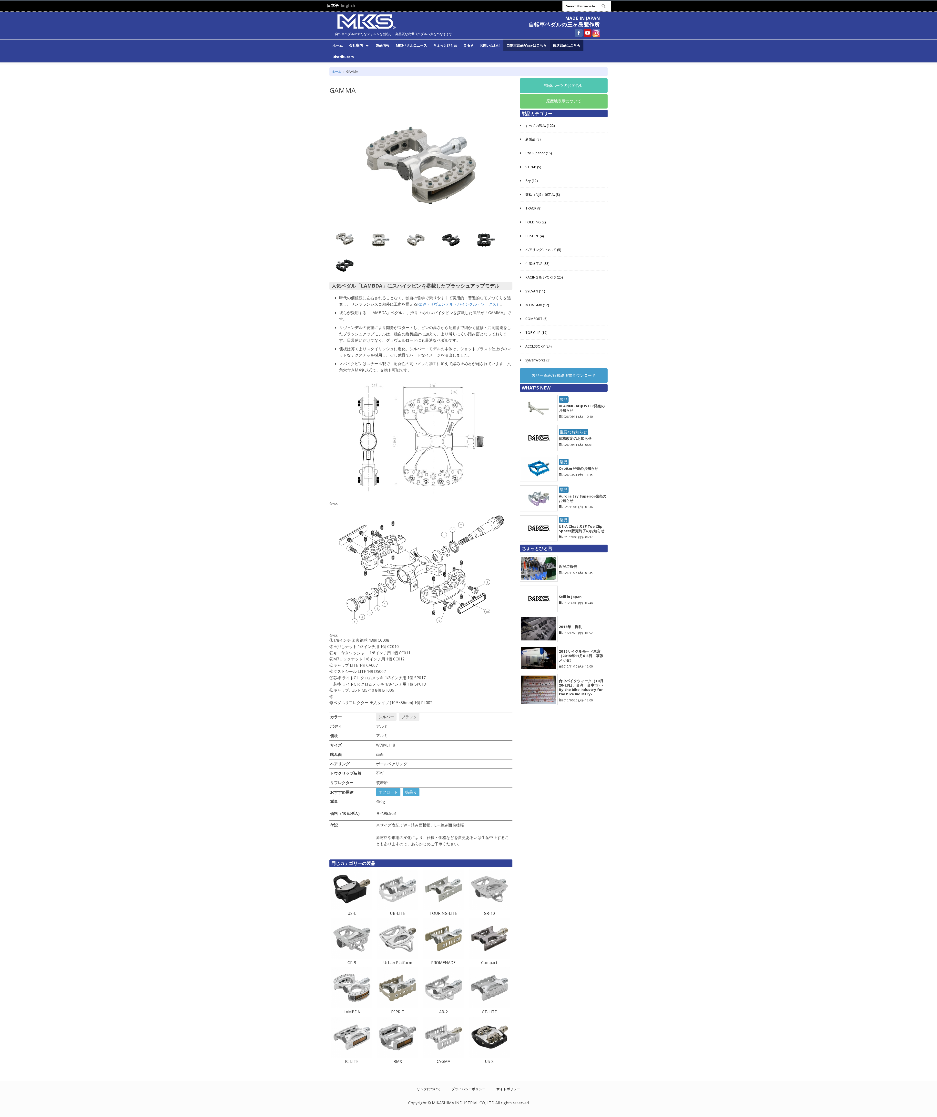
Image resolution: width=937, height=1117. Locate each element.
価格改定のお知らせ (575, 438)
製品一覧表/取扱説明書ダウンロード (564, 375)
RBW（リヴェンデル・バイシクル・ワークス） (458, 304)
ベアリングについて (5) (543, 249)
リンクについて (429, 1089)
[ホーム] (366, 21)
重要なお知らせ (573, 432)
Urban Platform (397, 962)
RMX (398, 1061)
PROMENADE (443, 962)
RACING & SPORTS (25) (544, 277)
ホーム (338, 45)
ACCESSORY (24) (538, 346)
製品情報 (382, 45)
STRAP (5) (533, 167)
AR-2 (443, 1012)
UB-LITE (397, 913)
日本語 (333, 5)
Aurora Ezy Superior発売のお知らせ (582, 498)
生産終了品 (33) (537, 263)
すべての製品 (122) (540, 125)
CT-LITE (489, 1012)
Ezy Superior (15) (538, 153)
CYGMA (443, 1061)
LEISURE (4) (534, 236)
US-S (489, 1061)
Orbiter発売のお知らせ (578, 468)
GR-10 (489, 913)
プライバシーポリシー (468, 1089)
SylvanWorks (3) (537, 360)
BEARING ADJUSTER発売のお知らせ (582, 408)
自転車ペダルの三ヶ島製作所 (564, 24)
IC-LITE (351, 1061)
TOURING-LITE (443, 913)
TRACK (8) (533, 208)
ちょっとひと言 (445, 45)
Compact (489, 962)
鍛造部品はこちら (566, 45)
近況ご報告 (568, 566)
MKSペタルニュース (411, 45)
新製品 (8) (533, 139)
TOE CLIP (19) (536, 332)
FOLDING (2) (535, 222)
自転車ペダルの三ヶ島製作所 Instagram (596, 33)
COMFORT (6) (536, 318)
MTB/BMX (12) (537, 305)
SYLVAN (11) (535, 291)
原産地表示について (563, 101)
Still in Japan (570, 596)
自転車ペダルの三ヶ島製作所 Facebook (579, 33)
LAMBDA (352, 1012)
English (348, 5)
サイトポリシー (508, 1089)
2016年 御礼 (570, 626)
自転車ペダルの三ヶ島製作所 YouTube (587, 33)
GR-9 (351, 962)
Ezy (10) (531, 180)
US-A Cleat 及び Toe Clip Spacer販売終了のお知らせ (581, 528)
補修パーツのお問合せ (563, 85)
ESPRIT (397, 1012)
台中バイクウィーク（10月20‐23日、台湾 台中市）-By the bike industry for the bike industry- (581, 687)
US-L (351, 913)
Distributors (343, 56)
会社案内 (354, 45)
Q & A (468, 45)
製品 (564, 399)
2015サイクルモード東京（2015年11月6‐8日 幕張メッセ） (581, 655)
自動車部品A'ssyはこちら (527, 45)
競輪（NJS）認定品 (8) (542, 194)
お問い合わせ (490, 45)
